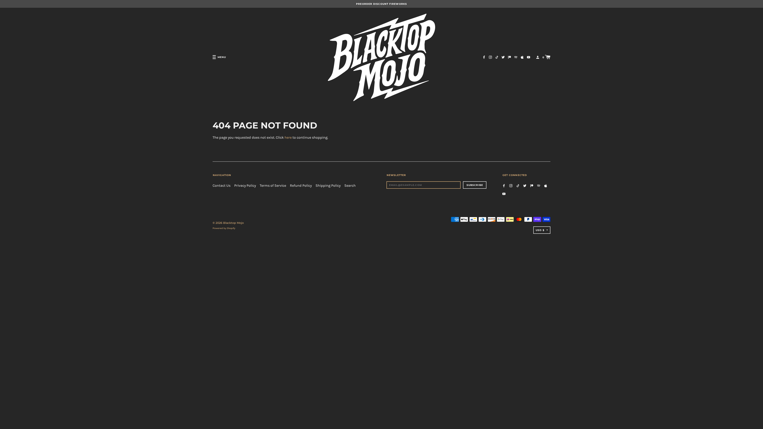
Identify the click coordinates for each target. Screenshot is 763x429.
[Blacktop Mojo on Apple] (522, 57)
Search (350, 186)
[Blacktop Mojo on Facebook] (484, 57)
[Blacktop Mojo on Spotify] (515, 57)
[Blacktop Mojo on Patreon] (509, 57)
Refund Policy (301, 186)
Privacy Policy (245, 186)
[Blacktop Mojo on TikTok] (496, 57)
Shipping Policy (328, 186)
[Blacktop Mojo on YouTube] (528, 57)
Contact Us (221, 186)
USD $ (540, 230)
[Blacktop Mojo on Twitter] (503, 57)
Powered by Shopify (224, 228)
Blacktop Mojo (233, 223)
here (288, 137)
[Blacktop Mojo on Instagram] (490, 57)
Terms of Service (273, 186)
